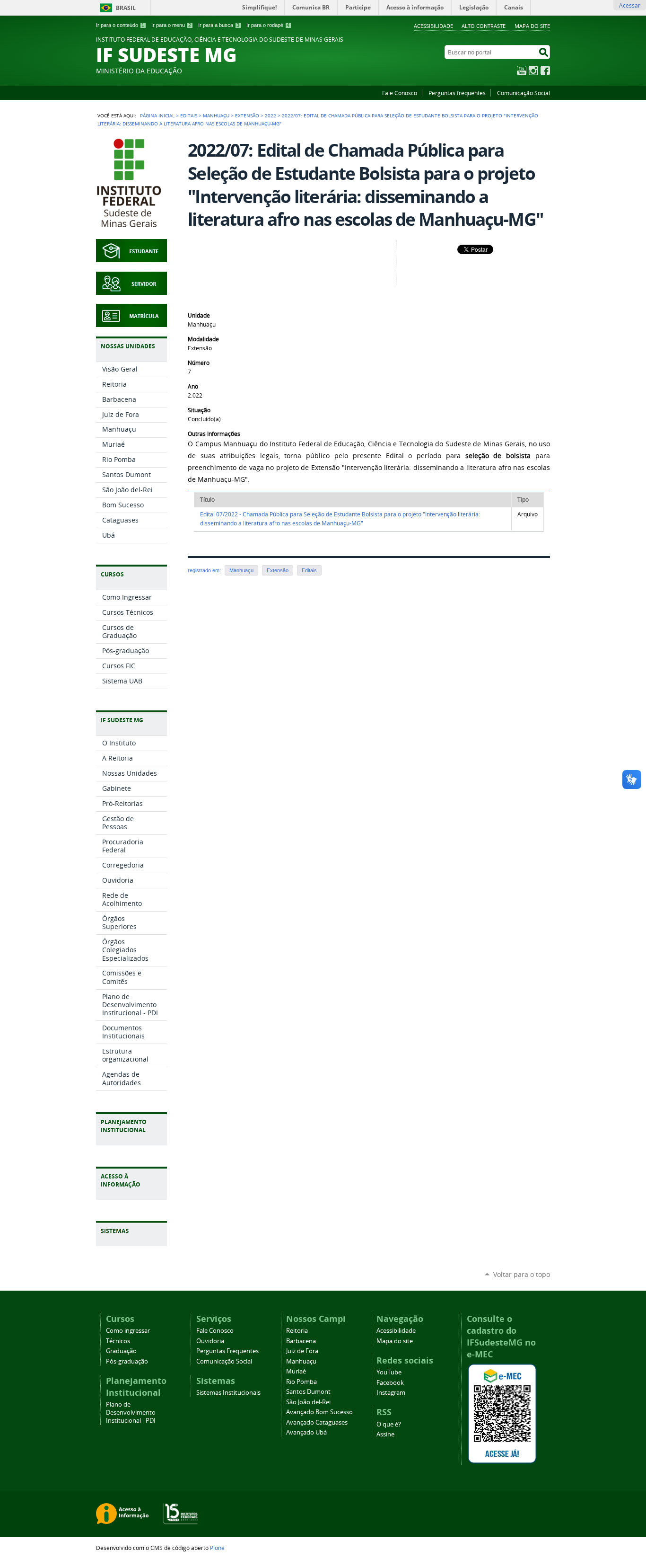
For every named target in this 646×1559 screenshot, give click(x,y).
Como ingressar (128, 1331)
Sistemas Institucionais (228, 1393)
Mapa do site (532, 25)
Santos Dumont (308, 1392)
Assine (385, 1434)
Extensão (247, 115)
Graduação (121, 1351)
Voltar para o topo (521, 1274)
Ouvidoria (210, 1341)
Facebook (545, 70)
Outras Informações (214, 434)
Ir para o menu (171, 25)
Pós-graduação (127, 1361)
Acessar (629, 5)
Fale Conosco (399, 93)
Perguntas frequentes (457, 93)
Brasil (126, 8)
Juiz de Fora (302, 1351)
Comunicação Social (523, 93)
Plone (217, 1547)
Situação (199, 410)
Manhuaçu (216, 115)
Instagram (533, 70)
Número (199, 363)
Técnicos (118, 1341)
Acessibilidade (433, 25)
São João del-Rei (308, 1402)
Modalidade (203, 339)
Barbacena (301, 1341)
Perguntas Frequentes (227, 1351)
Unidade (199, 315)
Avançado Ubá (306, 1432)
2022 (270, 115)
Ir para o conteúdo (120, 25)
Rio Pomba (301, 1382)
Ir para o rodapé (267, 25)
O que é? (388, 1424)
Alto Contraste (484, 25)
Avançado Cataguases (317, 1422)
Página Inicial (157, 115)
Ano (193, 386)
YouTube (521, 70)
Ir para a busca (218, 25)
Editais (188, 115)
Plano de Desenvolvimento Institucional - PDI (131, 1412)
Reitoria (297, 1331)
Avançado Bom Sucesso (319, 1412)
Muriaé (296, 1371)
